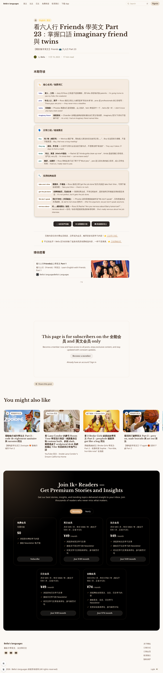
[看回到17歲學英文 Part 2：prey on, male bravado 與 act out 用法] (141, 430)
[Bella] (35, 57)
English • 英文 (44, 20)
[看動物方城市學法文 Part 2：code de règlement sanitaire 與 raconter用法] (22, 430)
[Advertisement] (81, 300)
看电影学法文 (16, 413)
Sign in (93, 362)
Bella (43, 57)
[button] (25, 3)
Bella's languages (11, 3)
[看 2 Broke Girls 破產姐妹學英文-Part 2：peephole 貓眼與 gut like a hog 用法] (101, 432)
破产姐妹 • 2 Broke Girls (95, 413)
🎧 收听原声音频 (62, 224)
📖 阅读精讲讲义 (100, 224)
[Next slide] (159, 421)
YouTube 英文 (52, 413)
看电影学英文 (135, 413)
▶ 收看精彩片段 (81, 224)
